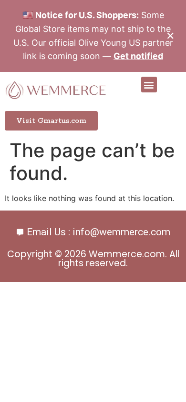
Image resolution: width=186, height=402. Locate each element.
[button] (149, 84)
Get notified (138, 56)
